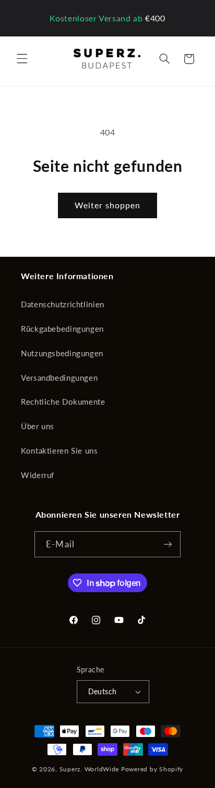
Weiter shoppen (108, 205)
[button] (22, 59)
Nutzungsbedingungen (62, 353)
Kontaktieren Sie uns (59, 450)
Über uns (37, 426)
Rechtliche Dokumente (63, 401)
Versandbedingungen (59, 377)
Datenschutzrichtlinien (62, 304)
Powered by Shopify (152, 769)
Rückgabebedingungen (62, 328)
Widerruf (37, 475)
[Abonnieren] (168, 544)
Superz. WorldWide (89, 769)
